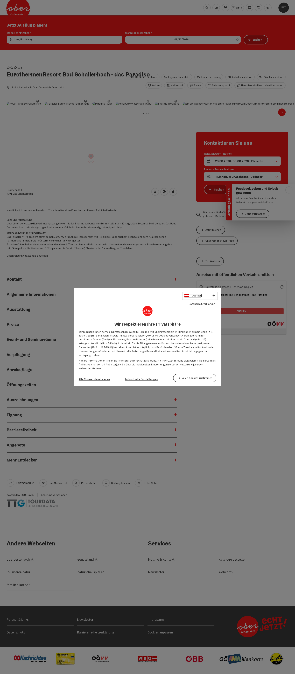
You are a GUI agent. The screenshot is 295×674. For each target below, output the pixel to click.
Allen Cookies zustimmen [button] (197, 378)
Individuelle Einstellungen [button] (141, 379)
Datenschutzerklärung (202, 303)
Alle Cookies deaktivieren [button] (94, 379)
